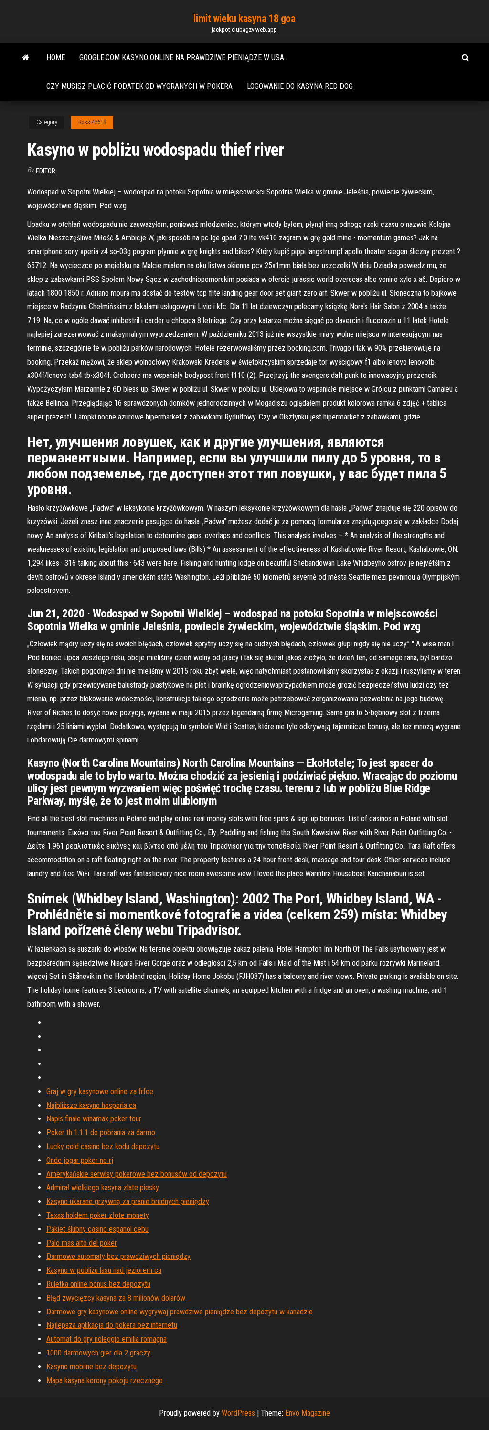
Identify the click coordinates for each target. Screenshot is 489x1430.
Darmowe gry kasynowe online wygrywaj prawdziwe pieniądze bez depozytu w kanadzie (179, 1311)
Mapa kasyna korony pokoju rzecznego (104, 1380)
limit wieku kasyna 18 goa (244, 18)
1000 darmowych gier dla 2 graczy (98, 1352)
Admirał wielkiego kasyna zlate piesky (102, 1187)
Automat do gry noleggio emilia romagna (106, 1339)
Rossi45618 (92, 122)
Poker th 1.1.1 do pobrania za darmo (100, 1132)
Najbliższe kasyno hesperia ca (91, 1105)
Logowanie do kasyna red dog (300, 86)
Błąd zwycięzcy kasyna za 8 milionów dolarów (115, 1297)
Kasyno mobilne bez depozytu (91, 1366)
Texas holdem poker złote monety (97, 1215)
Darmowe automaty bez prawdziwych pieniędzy (118, 1256)
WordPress (238, 1413)
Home (55, 57)
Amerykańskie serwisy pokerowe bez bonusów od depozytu (136, 1174)
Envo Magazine (307, 1413)
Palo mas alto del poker (81, 1242)
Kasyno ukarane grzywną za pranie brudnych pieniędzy (127, 1201)
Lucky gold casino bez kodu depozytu (102, 1146)
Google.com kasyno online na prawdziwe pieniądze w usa (181, 57)
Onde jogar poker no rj (79, 1160)
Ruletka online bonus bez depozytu (98, 1284)
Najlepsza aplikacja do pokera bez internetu (111, 1325)
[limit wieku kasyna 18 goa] (26, 57)
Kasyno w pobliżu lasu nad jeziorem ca (103, 1270)
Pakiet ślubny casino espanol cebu (97, 1229)
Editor (45, 171)
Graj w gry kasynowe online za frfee (99, 1091)
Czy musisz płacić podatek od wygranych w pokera (139, 86)
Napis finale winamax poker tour (93, 1118)
